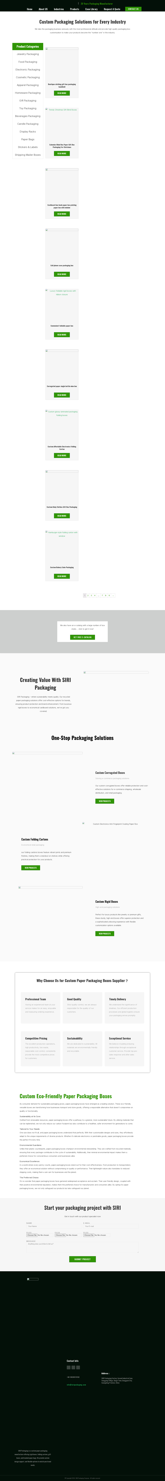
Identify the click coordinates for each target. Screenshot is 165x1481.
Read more (61, 93)
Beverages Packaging (27, 116)
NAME (29, 1223)
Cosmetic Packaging (28, 77)
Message (31, 1241)
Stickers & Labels (28, 147)
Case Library (91, 9)
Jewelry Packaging (28, 54)
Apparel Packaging (28, 85)
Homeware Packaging (28, 92)
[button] (133, 9)
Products (74, 9)
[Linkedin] (78, 1367)
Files (29, 1232)
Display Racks (28, 131)
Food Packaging (28, 61)
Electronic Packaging (28, 69)
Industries (59, 9)
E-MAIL (86, 1223)
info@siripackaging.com (76, 1384)
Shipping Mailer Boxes (28, 154)
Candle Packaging (27, 123)
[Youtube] (73, 1367)
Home (29, 9)
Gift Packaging (27, 100)
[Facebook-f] (68, 1367)
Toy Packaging (27, 108)
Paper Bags (27, 139)
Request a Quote (112, 9)
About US (43, 9)
